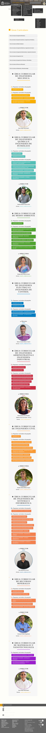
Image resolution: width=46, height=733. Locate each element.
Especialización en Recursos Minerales (22, 603)
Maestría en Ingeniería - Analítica (20, 530)
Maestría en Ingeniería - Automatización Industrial (22, 315)
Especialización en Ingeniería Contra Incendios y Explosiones (21, 163)
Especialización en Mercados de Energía (22, 519)
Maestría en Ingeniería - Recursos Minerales (23, 606)
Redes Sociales (14, 721)
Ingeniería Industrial (18, 370)
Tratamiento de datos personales (10, 706)
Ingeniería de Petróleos (18, 156)
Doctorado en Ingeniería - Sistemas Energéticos (21, 178)
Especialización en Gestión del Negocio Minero (22, 600)
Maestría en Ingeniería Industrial (20, 384)
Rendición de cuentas (4, 723)
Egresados (31, 0)
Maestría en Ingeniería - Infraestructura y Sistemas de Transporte (23, 451)
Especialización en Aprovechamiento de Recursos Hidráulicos (22, 230)
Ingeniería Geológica (18, 591)
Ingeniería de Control (18, 305)
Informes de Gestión (8, 704)
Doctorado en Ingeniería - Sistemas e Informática (21, 542)
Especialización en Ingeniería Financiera (22, 378)
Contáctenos (14, 725)
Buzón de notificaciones (5, 727)
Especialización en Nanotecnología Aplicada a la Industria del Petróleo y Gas (23, 167)
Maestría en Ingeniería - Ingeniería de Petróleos (21, 174)
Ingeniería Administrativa (19, 367)
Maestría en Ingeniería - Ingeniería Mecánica (23, 98)
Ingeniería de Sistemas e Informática (21, 510)
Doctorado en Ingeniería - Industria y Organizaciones (22, 388)
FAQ (13, 722)
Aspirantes (21, 0)
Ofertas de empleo (4, 722)
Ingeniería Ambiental (17, 223)
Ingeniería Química (17, 153)
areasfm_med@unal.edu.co (25, 130)
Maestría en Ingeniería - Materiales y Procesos (21, 658)
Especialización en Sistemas (19, 516)
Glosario (13, 727)
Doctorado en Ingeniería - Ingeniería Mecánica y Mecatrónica (21, 101)
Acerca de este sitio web (29, 730)
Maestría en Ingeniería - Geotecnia (21, 454)
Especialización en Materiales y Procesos (23, 655)
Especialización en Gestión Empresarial (22, 375)
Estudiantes (26, 0)
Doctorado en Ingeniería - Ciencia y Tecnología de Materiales (21, 662)
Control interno (3, 725)
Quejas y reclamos (15, 723)
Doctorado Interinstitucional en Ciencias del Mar (23, 247)
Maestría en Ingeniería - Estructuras (21, 457)
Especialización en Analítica (19, 522)
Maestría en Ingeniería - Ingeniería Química (23, 170)
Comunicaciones (7, 710)
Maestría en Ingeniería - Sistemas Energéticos (20, 538)
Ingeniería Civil (16, 436)
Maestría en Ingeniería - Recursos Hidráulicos (21, 236)
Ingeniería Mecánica (17, 89)
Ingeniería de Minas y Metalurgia (20, 594)
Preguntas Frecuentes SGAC (9, 712)
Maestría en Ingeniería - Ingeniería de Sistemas (21, 534)
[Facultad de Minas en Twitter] (40, 0)
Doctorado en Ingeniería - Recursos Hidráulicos (21, 243)
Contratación (3, 721)
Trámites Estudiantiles (8, 708)
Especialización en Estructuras (20, 444)
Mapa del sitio (14, 720)
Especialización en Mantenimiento (21, 95)
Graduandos (36, 0)
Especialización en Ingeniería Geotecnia (22, 447)
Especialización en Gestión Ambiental (21, 233)
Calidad (2, 726)
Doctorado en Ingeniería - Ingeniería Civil (22, 460)
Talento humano (4, 720)
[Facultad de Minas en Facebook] (41, 0)
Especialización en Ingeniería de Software (23, 525)
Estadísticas (14, 726)
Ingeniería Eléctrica (17, 303)
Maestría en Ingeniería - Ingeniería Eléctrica (23, 311)
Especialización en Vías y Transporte (21, 442)
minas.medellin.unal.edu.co (18, 2)
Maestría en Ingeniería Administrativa (21, 381)
